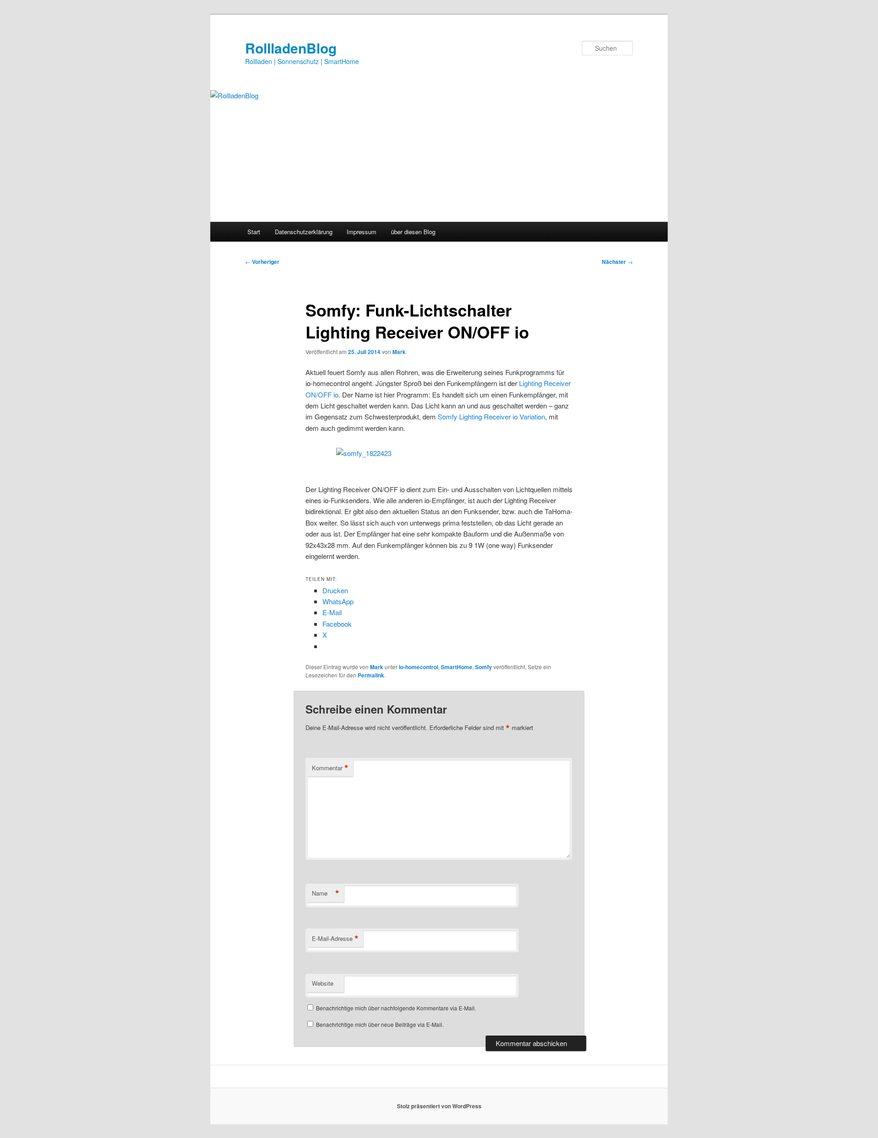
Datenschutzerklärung (303, 231)
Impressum (361, 231)
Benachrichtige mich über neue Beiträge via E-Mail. (380, 1024)
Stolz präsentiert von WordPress (439, 1106)
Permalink (371, 675)
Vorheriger (262, 262)
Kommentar (330, 768)
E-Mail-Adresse (335, 938)
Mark (399, 352)
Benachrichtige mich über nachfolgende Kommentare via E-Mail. (396, 1008)
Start (253, 231)
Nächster (617, 262)
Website (322, 983)
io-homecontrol (418, 667)
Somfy (483, 667)
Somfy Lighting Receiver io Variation (491, 416)
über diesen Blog (413, 231)
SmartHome (456, 667)
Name (325, 893)
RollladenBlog (291, 48)
